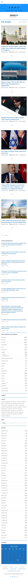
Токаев (20, 408)
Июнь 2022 (3, 440)
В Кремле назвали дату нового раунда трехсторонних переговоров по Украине (13, 48)
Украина (20, 410)
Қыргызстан (4, 385)
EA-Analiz (3, 339)
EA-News (6, 87)
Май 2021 (3, 473)
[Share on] (12, 55)
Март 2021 (3, 478)
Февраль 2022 (4, 450)
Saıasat (2, 378)
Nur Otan (13, 401)
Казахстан (4, 405)
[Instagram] (18, 7)
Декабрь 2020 (4, 485)
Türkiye (3, 380)
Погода (24, 406)
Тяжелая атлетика (5, 410)
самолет (15, 414)
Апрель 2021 (4, 475)
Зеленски (21, 403)
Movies (2, 365)
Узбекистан (14, 410)
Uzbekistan (3, 383)
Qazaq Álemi (4, 370)
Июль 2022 (3, 438)
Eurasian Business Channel (7, 358)
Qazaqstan (3, 373)
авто (16, 412)
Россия (15, 408)
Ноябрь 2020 (4, 487)
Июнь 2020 (3, 500)
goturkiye (7, 401)
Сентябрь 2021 (4, 463)
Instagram (20, 10)
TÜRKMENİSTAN (5, 355)
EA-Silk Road (4, 344)
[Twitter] (12, 7)
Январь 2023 (4, 435)
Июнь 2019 (3, 530)
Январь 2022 (4, 453)
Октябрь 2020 (4, 490)
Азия (2, 403)
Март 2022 (3, 448)
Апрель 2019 (4, 535)
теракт (20, 414)
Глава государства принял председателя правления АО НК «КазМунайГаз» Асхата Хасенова (13, 262)
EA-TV (2, 347)
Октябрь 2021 (4, 460)
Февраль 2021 (4, 480)
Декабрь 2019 (4, 515)
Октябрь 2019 (4, 520)
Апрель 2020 (4, 505)
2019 (2, 401)
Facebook (8, 10)
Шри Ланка (11, 412)
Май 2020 (3, 502)
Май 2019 (3, 532)
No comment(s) (22, 87)
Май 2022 (3, 443)
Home (20, 21)
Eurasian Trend (4, 360)
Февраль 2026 (4, 430)
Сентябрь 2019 (4, 522)
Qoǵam (2, 375)
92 (6, 235)
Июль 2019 (3, 527)
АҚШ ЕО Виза (8, 403)
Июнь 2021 (3, 470)
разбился (9, 414)
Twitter (12, 10)
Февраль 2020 (4, 510)
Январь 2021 (4, 483)
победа (3, 414)
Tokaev (19, 401)
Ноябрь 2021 (4, 458)
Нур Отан (21, 405)
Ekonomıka (3, 349)
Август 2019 (3, 525)
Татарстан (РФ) (4, 388)
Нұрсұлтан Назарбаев (6, 406)
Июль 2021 (3, 468)
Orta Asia (4, 354)
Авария (23, 401)
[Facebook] (9, 7)
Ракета (10, 408)
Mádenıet (3, 363)
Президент (4, 408)
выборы (20, 412)
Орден (19, 406)
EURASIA (3, 352)
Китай (16, 405)
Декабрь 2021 (4, 455)
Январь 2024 (4, 433)
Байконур (15, 403)
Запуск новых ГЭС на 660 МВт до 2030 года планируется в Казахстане (13, 83)
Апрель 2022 (4, 445)
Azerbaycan (3, 337)
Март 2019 (3, 537)
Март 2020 (3, 507)
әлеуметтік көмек (5, 415)
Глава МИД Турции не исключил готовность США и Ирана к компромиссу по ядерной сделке (13, 186)
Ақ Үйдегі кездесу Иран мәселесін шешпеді (13, 319)
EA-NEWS (3, 342)
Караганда (11, 405)
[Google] (15, 7)
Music (2, 368)
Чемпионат (4, 412)
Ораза (15, 406)
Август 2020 (4, 495)
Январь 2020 (4, 512)
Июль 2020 (3, 497)
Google (15, 10)
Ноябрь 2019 (4, 517)
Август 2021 (3, 465)
